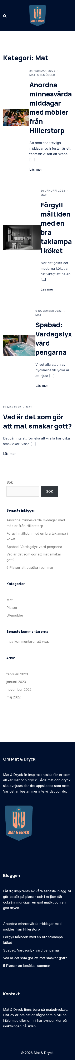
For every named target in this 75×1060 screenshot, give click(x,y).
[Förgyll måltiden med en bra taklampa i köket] (22, 237)
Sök (9, 482)
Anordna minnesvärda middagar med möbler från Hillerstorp (50, 107)
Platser (12, 608)
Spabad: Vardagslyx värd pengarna (34, 547)
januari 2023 (16, 682)
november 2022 (18, 689)
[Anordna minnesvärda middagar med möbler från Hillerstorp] (16, 117)
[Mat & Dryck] (37, 15)
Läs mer (35, 169)
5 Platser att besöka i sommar (30, 567)
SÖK (49, 491)
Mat (32, 74)
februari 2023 (17, 674)
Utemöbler (46, 74)
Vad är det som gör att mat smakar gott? (37, 421)
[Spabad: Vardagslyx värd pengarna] (19, 345)
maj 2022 (13, 697)
